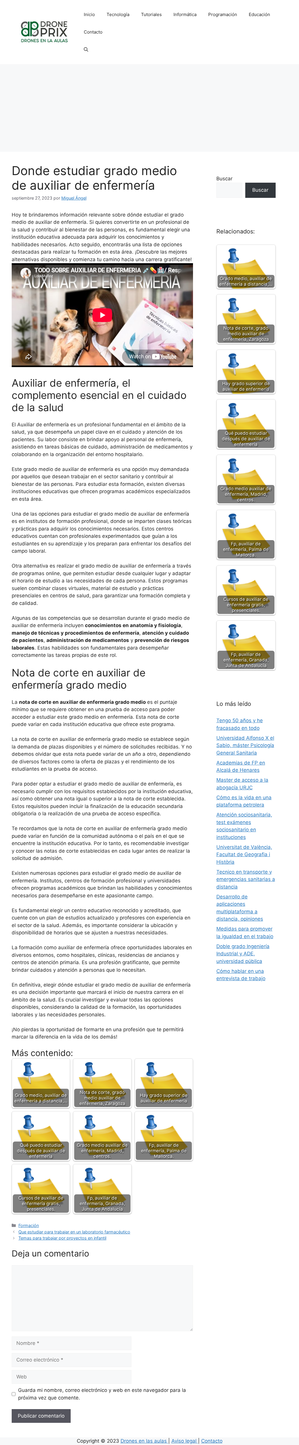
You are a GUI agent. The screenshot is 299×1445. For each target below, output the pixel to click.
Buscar (224, 179)
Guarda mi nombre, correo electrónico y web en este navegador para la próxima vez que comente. (102, 1394)
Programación (222, 14)
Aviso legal (184, 1441)
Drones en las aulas (144, 1441)
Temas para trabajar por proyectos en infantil (62, 1237)
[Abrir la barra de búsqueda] (86, 49)
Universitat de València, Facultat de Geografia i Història (244, 854)
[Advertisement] (149, 108)
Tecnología (118, 14)
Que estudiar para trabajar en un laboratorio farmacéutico (74, 1231)
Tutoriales (151, 14)
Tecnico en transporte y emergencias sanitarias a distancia (245, 879)
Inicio (89, 14)
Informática (185, 14)
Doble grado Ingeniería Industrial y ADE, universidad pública (243, 953)
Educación (259, 14)
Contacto (93, 32)
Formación (28, 1225)
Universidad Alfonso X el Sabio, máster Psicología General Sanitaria (245, 745)
